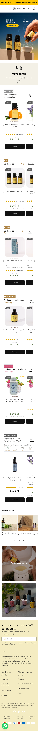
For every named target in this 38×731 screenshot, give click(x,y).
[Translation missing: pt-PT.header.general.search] (9, 8)
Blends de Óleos (19, 599)
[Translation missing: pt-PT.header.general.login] (28, 8)
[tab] (16, 61)
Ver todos (30, 96)
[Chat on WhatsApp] (5, 726)
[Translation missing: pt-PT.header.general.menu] (4, 8)
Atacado (4, 695)
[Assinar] (34, 639)
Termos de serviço (32, 717)
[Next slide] (34, 124)
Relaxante (7, 450)
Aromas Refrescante (9, 533)
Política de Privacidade (5, 685)
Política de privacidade (20, 717)
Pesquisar (5, 679)
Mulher (30, 450)
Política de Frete (7, 690)
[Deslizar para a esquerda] (14, 540)
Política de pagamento (7, 717)
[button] (10, 134)
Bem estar (15, 450)
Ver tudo (33, 511)
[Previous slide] (3, 124)
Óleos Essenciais (19, 563)
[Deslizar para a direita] (23, 540)
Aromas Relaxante (25, 533)
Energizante (23, 450)
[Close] (36, 2)
